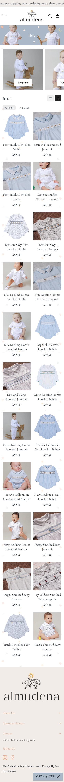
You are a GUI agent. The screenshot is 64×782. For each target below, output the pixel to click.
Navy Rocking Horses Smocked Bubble (47, 497)
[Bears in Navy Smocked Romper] (47, 226)
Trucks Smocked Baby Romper (47, 647)
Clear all (24, 108)
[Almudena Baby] (32, 16)
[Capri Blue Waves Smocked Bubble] (47, 326)
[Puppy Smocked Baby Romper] (17, 576)
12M (11, 108)
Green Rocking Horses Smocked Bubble (47, 397)
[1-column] (50, 98)
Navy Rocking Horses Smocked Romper (17, 547)
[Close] (58, 776)
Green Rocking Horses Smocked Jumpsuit (16, 447)
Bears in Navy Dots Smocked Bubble (16, 247)
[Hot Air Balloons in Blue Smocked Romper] (17, 476)
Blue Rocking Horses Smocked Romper (16, 347)
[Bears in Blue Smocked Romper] (17, 176)
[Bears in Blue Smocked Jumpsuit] (47, 126)
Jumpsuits (23, 82)
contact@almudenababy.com (19, 740)
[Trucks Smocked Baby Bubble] (17, 626)
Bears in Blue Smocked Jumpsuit (47, 147)
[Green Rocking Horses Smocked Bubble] (47, 376)
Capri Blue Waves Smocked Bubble (47, 347)
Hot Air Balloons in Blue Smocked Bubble (47, 447)
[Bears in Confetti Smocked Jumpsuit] (47, 176)
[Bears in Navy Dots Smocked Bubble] (17, 226)
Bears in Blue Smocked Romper (16, 197)
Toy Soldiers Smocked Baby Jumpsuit (47, 597)
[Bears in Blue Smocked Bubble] (17, 126)
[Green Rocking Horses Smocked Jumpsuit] (17, 426)
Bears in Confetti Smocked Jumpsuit (47, 197)
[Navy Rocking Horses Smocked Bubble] (47, 476)
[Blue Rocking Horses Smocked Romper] (17, 326)
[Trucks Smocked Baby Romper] (47, 626)
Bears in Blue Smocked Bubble (16, 147)
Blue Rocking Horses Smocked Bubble (16, 297)
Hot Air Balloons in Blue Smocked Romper (16, 497)
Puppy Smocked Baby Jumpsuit (47, 547)
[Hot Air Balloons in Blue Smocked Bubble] (47, 426)
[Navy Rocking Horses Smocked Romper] (17, 526)
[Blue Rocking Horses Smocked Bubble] (17, 276)
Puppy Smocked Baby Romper (17, 597)
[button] (57, 16)
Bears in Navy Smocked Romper (47, 247)
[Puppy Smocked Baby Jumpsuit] (47, 526)
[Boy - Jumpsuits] (23, 69)
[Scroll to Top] (57, 763)
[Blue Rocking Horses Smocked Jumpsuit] (47, 276)
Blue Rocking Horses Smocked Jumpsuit (47, 297)
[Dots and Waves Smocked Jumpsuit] (17, 376)
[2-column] (58, 98)
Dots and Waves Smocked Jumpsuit (16, 397)
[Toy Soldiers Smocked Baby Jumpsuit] (47, 576)
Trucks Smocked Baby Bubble (16, 647)
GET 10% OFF (45, 776)
